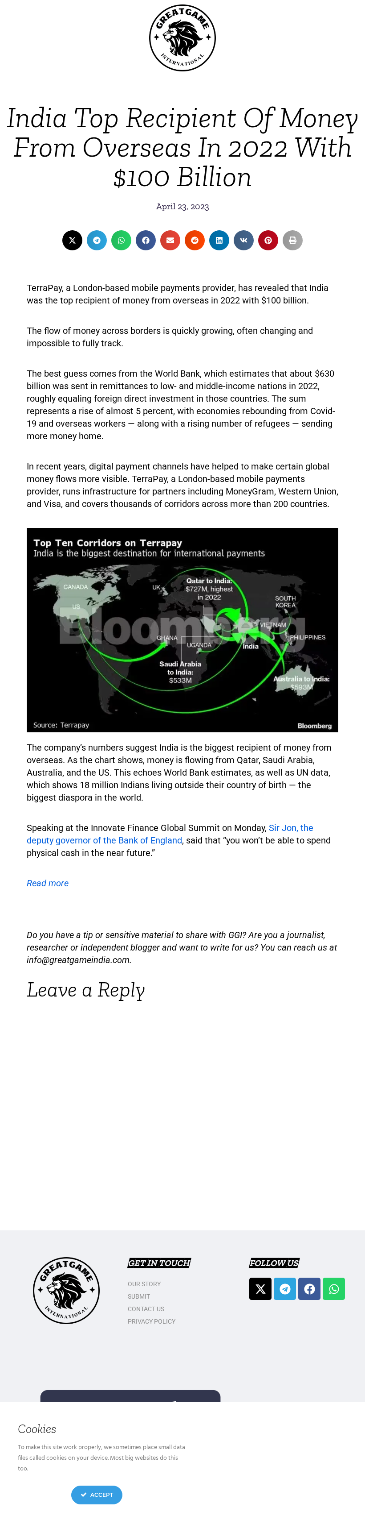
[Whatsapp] (334, 1289)
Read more (48, 883)
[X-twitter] (260, 1289)
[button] (72, 240)
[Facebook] (309, 1289)
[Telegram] (285, 1289)
